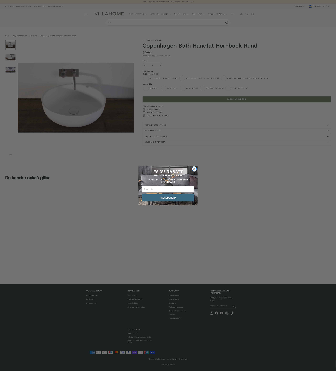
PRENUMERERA (168, 198)
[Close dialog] (194, 169)
